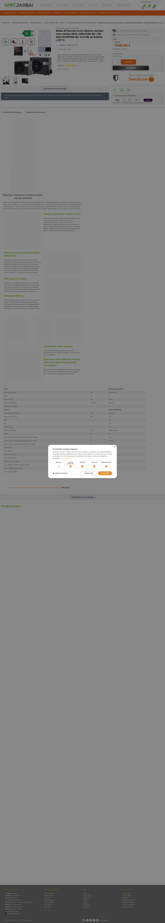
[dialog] (82, 461)
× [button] (114, 446)
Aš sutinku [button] (105, 473)
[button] (60, 473)
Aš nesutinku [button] (88, 473)
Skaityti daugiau (65, 458)
